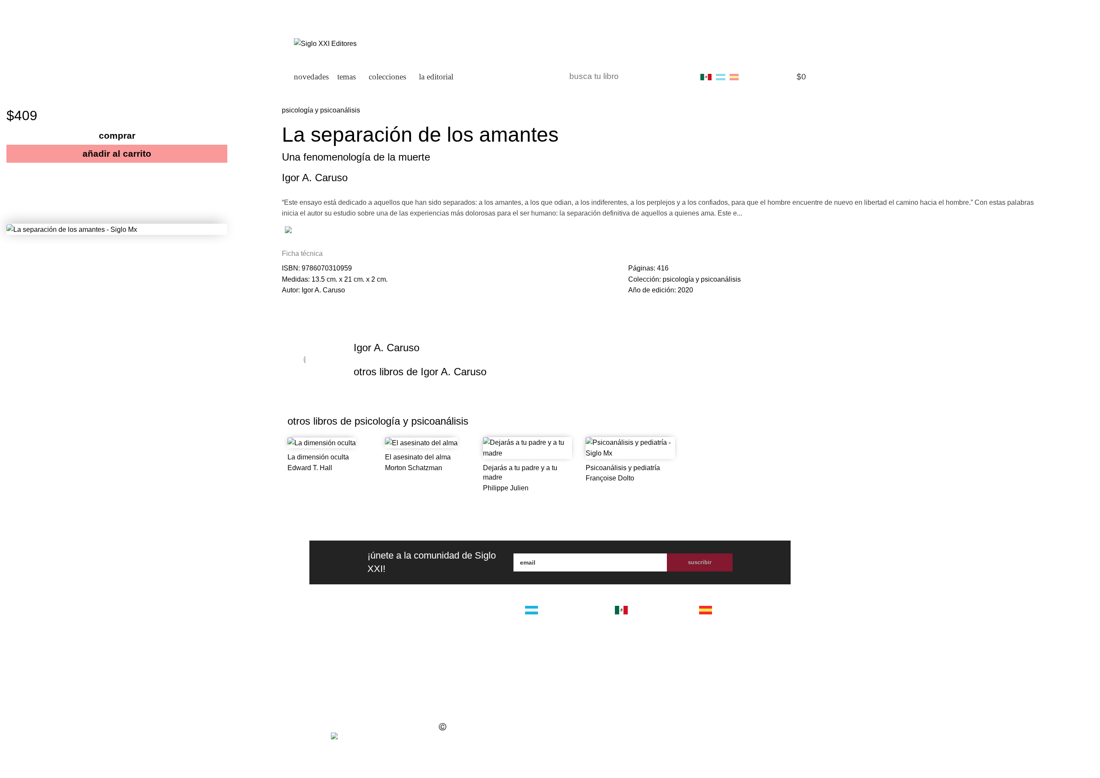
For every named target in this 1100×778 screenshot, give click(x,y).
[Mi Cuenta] (751, 76)
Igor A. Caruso (315, 177)
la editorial (474, 617)
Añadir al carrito (116, 153)
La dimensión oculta (318, 457)
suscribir (700, 562)
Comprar (117, 135)
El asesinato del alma (418, 457)
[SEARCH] (682, 77)
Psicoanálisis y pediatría (623, 467)
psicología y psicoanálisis (321, 110)
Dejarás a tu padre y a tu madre (520, 472)
